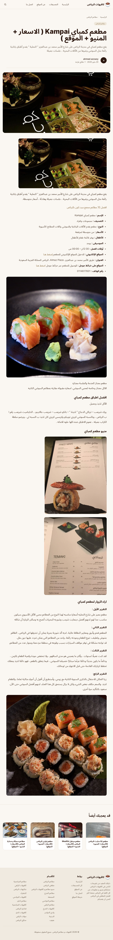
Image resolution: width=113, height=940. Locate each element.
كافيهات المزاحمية (19, 904)
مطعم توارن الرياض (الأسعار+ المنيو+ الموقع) (44, 844)
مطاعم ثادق (21, 901)
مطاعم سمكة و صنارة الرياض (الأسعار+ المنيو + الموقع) (16, 844)
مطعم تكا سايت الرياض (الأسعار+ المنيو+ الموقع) (98, 844)
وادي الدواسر (49, 912)
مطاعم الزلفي (49, 904)
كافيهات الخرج (48, 908)
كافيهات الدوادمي (19, 897)
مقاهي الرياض (48, 885)
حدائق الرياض (21, 920)
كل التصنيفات (76, 885)
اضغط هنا (40, 265)
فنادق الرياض (21, 908)
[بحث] (5, 4)
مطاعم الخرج (49, 893)
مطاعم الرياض (92, 17)
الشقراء (23, 893)
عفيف (52, 920)
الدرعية (51, 916)
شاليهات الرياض (20, 889)
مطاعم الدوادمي (48, 901)
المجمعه (51, 897)
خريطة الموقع (77, 897)
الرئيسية (65, 4)
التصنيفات (53, 4)
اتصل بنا (29, 4)
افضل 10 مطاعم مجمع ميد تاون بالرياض (87, 207)
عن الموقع (41, 4)
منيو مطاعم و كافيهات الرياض (42, 889)
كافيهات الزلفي (20, 885)
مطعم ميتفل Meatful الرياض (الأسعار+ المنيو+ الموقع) (71, 844)
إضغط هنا (48, 254)
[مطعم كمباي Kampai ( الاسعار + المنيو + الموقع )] (56, 163)
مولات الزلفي (21, 916)
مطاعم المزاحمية (20, 881)
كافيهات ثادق (21, 912)
